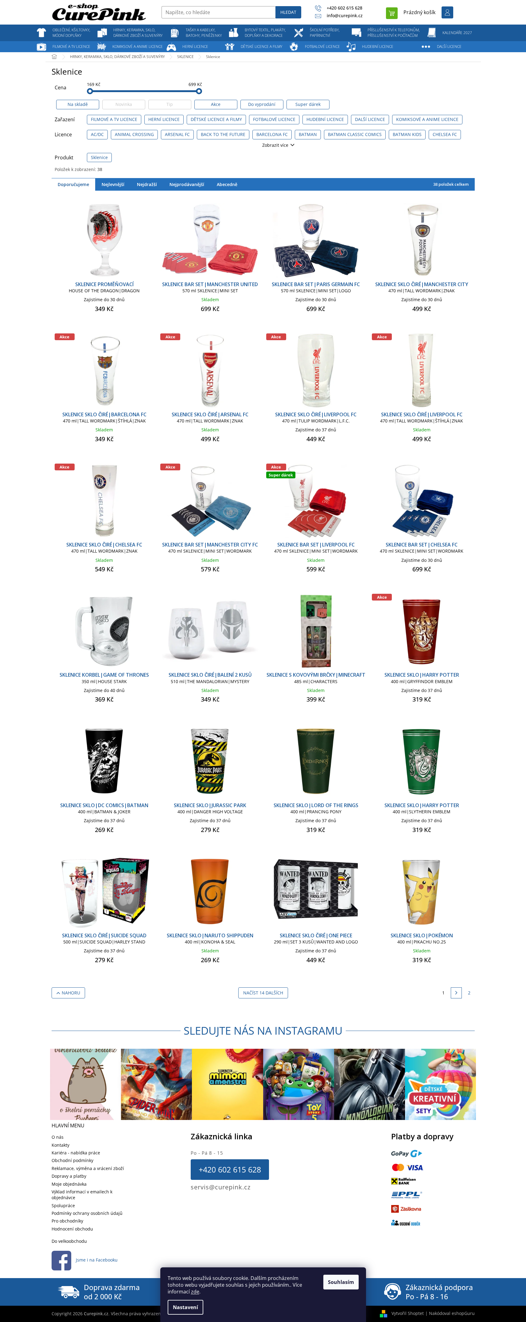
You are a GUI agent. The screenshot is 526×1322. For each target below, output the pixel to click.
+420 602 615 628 (230, 1169)
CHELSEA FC (445, 134)
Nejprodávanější (186, 184)
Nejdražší (147, 184)
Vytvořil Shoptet (408, 1313)
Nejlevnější (113, 184)
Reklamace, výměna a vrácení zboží (88, 1168)
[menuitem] (72, 33)
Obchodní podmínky (72, 1160)
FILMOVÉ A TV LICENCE (114, 119)
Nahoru (71, 993)
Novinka (123, 104)
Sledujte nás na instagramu (263, 1030)
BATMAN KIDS (407, 134)
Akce (215, 104)
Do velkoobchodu (69, 1241)
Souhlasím (341, 1282)
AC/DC (97, 134)
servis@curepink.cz (221, 1187)
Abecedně (227, 184)
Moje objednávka (69, 1184)
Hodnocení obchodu (72, 1229)
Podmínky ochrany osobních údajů (87, 1213)
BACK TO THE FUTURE (223, 134)
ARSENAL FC (177, 134)
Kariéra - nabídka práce (76, 1153)
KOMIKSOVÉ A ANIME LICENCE (427, 119)
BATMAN (308, 134)
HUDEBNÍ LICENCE (325, 119)
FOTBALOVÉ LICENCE (274, 119)
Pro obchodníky (67, 1221)
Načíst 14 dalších (263, 993)
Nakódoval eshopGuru (452, 1313)
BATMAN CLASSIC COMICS (355, 134)
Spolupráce (63, 1205)
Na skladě (78, 104)
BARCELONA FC (272, 134)
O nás (58, 1137)
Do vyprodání (261, 104)
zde (195, 1291)
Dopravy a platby (69, 1176)
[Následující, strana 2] (456, 992)
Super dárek (308, 104)
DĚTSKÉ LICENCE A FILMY (216, 119)
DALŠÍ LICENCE (370, 119)
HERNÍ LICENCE (164, 119)
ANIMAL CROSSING (134, 134)
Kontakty (60, 1145)
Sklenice (99, 157)
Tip (169, 104)
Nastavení (185, 1307)
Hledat (288, 12)
